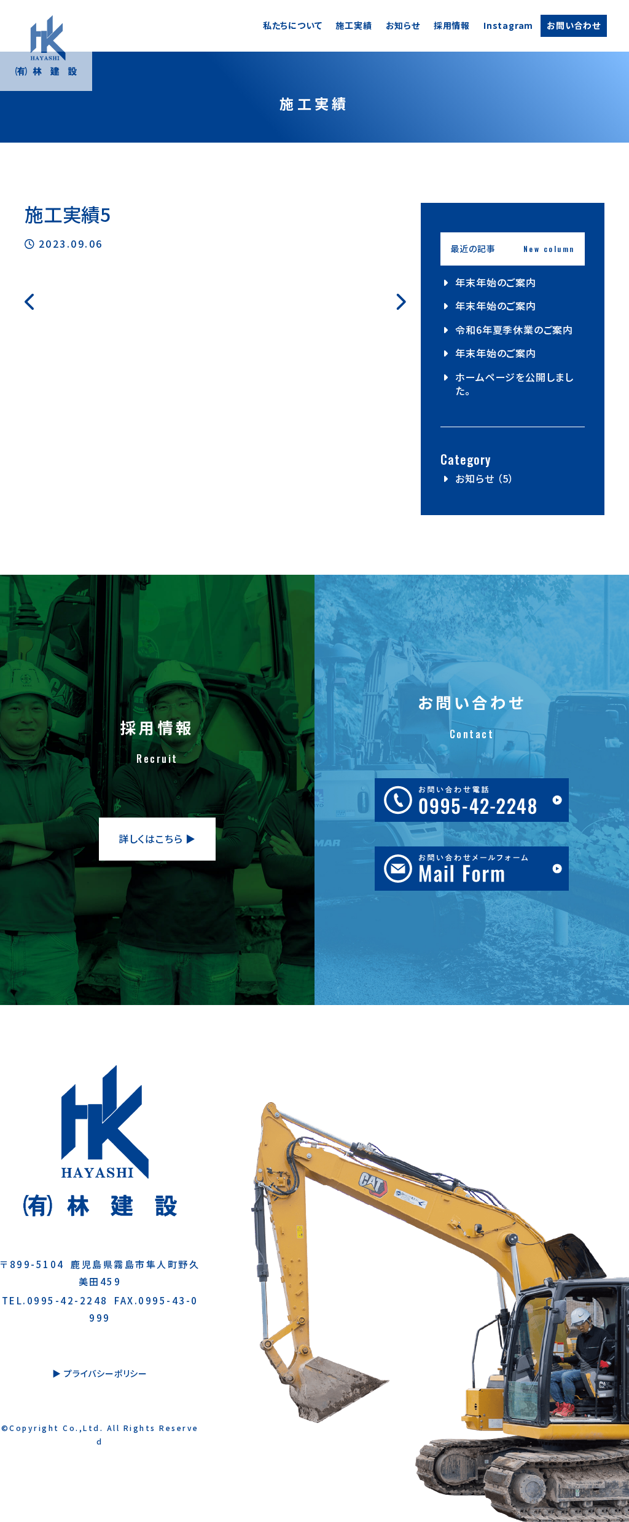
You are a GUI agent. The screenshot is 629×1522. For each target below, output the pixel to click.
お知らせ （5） (484, 478)
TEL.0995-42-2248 (55, 1300)
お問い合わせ (574, 25)
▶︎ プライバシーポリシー (99, 1373)
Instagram (508, 25)
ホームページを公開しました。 (514, 384)
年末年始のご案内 (495, 282)
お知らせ (403, 25)
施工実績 (353, 25)
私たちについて (292, 25)
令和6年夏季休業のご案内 (514, 329)
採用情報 (452, 25)
